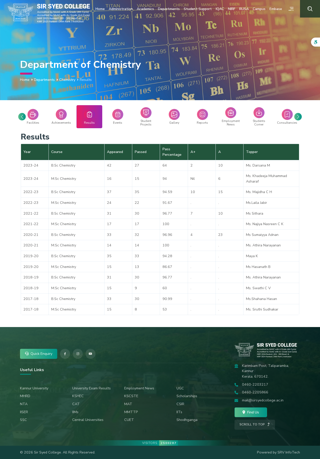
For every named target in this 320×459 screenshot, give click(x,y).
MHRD (25, 395)
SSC (23, 419)
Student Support (198, 9)
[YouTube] (91, 354)
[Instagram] (78, 354)
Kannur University (34, 388)
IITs (179, 411)
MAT (128, 403)
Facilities (33, 123)
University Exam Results (91, 388)
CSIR (180, 403)
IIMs (75, 411)
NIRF (231, 9)
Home (100, 9)
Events (117, 123)
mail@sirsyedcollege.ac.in (263, 400)
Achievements (61, 123)
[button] (298, 116)
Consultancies (287, 123)
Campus (259, 9)
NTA (24, 403)
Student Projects (146, 122)
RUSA (244, 9)
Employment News (231, 122)
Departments (169, 9)
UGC (180, 388)
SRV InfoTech (289, 452)
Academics (145, 9)
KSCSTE (131, 395)
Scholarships (186, 395)
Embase (276, 9)
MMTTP (131, 411)
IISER (24, 411)
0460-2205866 (255, 392)
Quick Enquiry (41, 353)
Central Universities (88, 419)
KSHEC (78, 395)
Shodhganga (187, 419)
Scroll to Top (253, 424)
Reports (202, 123)
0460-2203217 (255, 384)
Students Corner (259, 122)
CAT (76, 403)
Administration (121, 9)
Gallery (174, 123)
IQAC (220, 9)
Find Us (252, 412)
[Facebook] (65, 354)
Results (89, 123)
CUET (129, 419)
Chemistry (67, 79)
